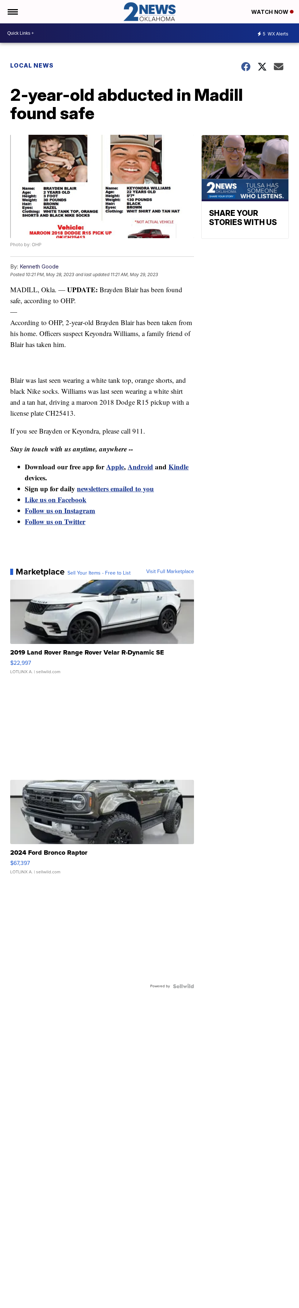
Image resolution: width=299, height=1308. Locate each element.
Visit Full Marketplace (170, 571)
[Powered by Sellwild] (183, 986)
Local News (32, 65)
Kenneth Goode (39, 266)
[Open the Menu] (12, 11)
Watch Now (270, 11)
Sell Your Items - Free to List (99, 573)
